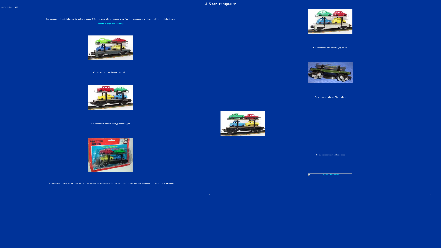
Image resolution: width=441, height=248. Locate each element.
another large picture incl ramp (110, 23)
